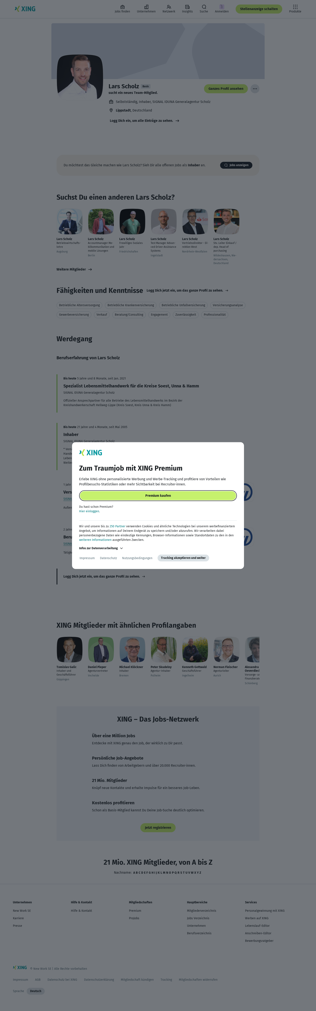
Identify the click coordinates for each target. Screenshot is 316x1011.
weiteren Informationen (95, 540)
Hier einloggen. (89, 511)
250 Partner (117, 526)
